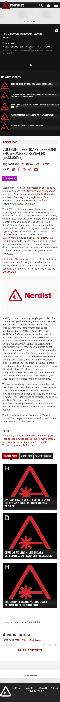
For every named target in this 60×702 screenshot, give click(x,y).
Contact (18, 688)
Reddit (30, 169)
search (41, 5)
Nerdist (13, 5)
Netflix (44, 194)
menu (56, 5)
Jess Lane (24, 164)
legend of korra (10, 441)
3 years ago (8, 644)
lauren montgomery (43, 438)
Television (10, 178)
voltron (46, 441)
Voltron (15, 194)
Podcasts (42, 688)
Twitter (13, 169)
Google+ (25, 169)
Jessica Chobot (15, 259)
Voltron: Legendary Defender (25, 197)
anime (17, 435)
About (29, 688)
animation (7, 435)
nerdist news (27, 441)
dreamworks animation (34, 435)
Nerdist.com (5, 691)
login (48, 5)
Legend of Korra (10, 231)
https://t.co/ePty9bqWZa (28, 639)
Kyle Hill (22, 390)
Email (36, 169)
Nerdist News (9, 271)
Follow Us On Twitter (30, 650)
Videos (54, 688)
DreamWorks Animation (40, 190)
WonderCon (8, 321)
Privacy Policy (36, 691)
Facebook (19, 169)
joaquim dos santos (21, 438)
